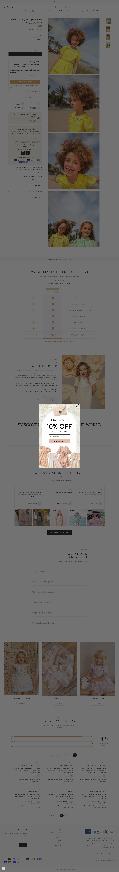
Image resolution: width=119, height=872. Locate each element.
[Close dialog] (77, 405)
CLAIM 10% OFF (59, 441)
